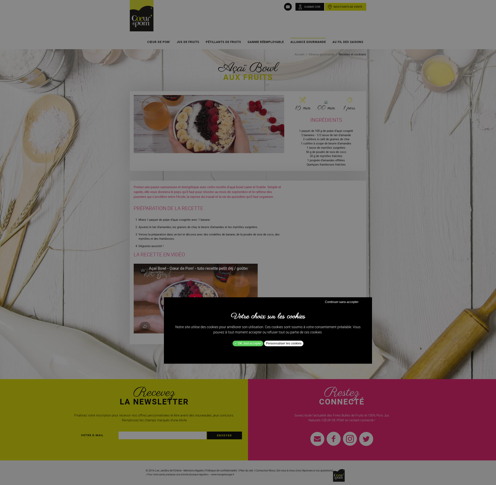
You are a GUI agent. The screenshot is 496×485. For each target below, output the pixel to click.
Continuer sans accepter (341, 302)
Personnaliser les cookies (283, 343)
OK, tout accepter (249, 343)
